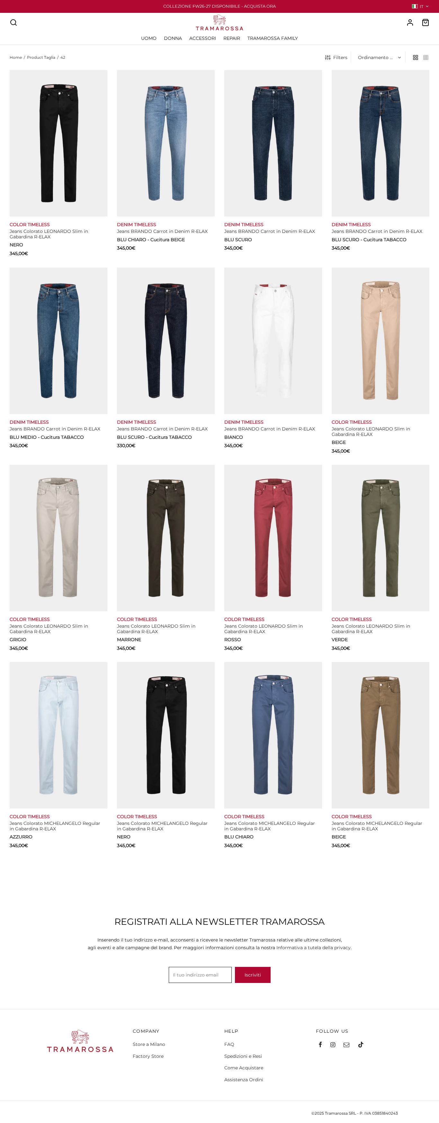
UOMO (149, 38)
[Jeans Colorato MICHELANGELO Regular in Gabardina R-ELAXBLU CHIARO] (273, 735)
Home (16, 57)
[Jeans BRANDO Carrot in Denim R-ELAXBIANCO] (273, 341)
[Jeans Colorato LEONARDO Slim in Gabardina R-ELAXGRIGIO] (58, 538)
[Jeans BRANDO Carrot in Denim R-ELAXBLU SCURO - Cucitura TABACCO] (380, 143)
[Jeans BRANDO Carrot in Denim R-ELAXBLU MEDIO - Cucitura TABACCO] (58, 341)
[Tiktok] (360, 1045)
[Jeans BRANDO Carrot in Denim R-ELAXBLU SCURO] (273, 143)
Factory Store (148, 1056)
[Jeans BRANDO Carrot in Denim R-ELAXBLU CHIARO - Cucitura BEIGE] (166, 143)
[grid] (415, 57)
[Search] (13, 22)
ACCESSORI (202, 38)
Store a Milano (149, 1044)
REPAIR (231, 38)
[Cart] (425, 22)
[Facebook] (320, 1045)
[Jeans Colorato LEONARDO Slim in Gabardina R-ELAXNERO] (58, 143)
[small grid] (425, 57)
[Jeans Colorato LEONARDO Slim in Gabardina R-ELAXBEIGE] (380, 341)
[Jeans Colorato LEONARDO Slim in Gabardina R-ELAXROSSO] (273, 538)
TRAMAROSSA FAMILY (272, 38)
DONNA (173, 38)
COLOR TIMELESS (30, 224)
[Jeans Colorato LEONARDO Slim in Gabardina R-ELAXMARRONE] (166, 538)
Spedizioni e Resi (243, 1056)
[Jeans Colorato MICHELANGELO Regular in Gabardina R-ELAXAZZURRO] (58, 735)
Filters (340, 57)
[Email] (346, 1045)
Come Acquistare (243, 1068)
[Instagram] (333, 1045)
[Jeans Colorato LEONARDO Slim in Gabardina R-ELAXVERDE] (380, 538)
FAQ (229, 1044)
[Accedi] (410, 22)
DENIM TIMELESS (136, 224)
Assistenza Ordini (243, 1080)
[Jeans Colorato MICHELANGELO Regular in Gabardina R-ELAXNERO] (166, 735)
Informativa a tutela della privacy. (314, 948)
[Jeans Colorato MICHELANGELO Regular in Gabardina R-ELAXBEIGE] (380, 735)
